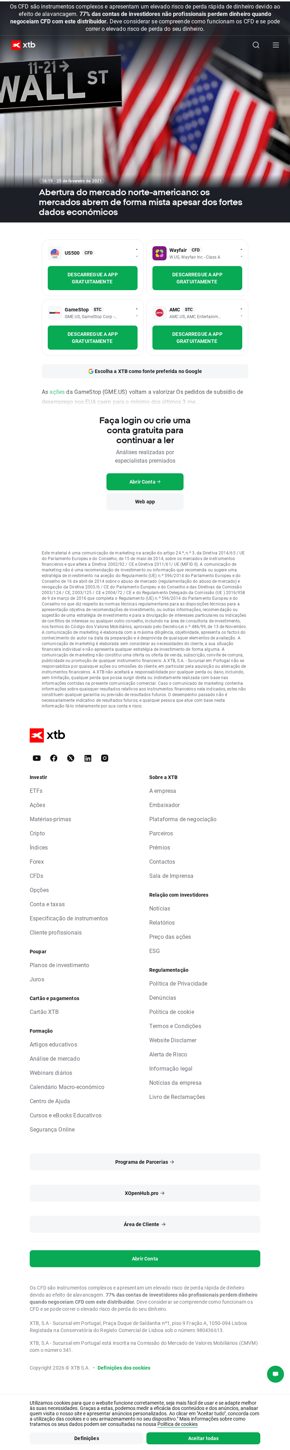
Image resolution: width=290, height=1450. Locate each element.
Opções (39, 889)
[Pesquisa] (256, 44)
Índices (39, 847)
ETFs (36, 790)
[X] (71, 758)
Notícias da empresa (175, 1082)
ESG (154, 950)
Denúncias (162, 997)
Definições (86, 1438)
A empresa (162, 790)
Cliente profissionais (56, 932)
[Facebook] (54, 758)
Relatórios (162, 922)
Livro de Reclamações (177, 1096)
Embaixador (164, 804)
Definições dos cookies (124, 1367)
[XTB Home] (20, 45)
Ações (37, 804)
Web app (145, 501)
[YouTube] (37, 758)
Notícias (159, 908)
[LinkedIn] (88, 758)
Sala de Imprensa (171, 875)
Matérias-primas (50, 819)
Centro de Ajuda (50, 1101)
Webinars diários (51, 1072)
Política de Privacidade (178, 983)
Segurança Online (52, 1129)
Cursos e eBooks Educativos (66, 1115)
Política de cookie (171, 1011)
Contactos (162, 861)
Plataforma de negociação (183, 819)
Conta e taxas (47, 904)
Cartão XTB (44, 1011)
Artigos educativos (53, 1044)
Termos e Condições (175, 1025)
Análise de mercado (55, 1058)
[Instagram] (105, 758)
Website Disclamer (173, 1040)
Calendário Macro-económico (67, 1086)
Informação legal (170, 1068)
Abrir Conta (145, 1258)
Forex (37, 861)
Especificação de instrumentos (69, 918)
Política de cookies (177, 1424)
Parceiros (161, 833)
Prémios (159, 847)
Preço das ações (170, 936)
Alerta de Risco (168, 1054)
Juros (37, 979)
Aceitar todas (203, 1438)
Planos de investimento (59, 965)
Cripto (37, 833)
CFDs (37, 875)
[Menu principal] (275, 44)
